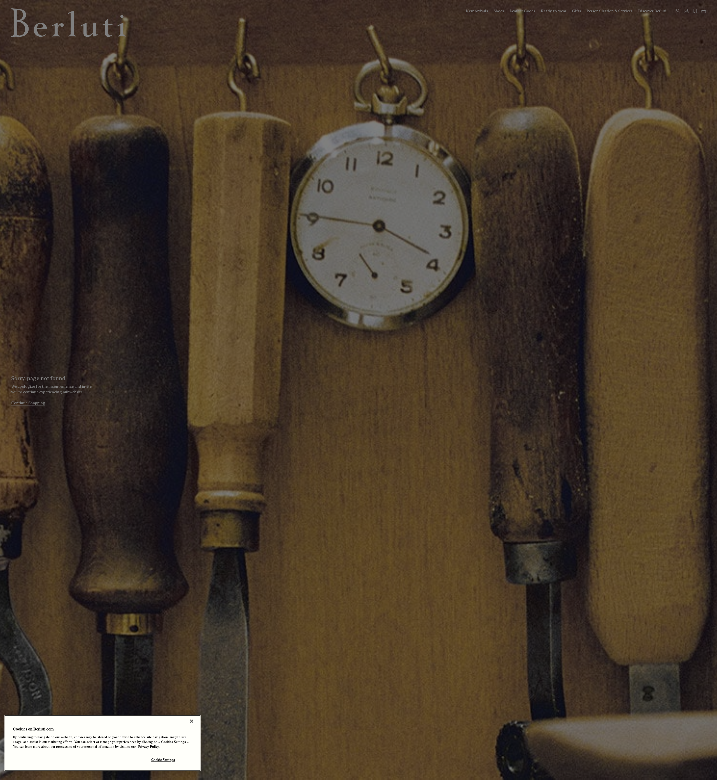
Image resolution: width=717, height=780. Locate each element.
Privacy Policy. (149, 747)
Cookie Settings (163, 760)
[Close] (191, 721)
